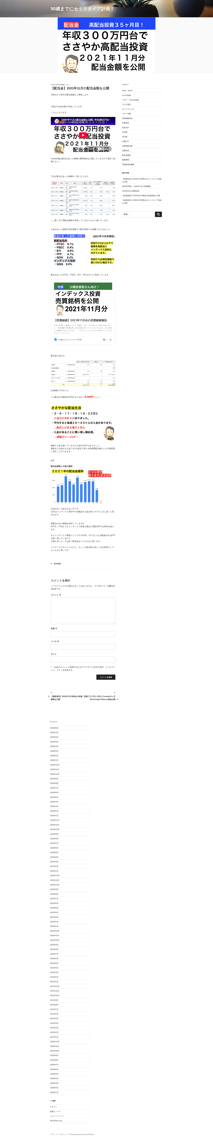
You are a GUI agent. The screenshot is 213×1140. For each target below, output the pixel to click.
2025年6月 (54, 792)
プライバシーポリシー (58, 1134)
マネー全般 (126, 114)
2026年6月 (54, 737)
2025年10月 (54, 774)
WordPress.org (56, 1121)
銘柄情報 (125, 160)
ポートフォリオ (128, 109)
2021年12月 (54, 986)
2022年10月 (54, 940)
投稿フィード (55, 1111)
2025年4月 (54, 802)
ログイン (53, 1107)
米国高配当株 (127, 146)
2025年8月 (54, 783)
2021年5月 (54, 1018)
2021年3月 (54, 1028)
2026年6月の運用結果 (130, 191)
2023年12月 (54, 875)
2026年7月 (54, 733)
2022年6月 (54, 959)
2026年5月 (54, 742)
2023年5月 (54, 908)
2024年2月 (54, 866)
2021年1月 (54, 1037)
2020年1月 (54, 1092)
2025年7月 (54, 788)
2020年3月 (54, 1083)
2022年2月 (54, 977)
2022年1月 (54, 982)
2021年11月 (54, 991)
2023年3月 (54, 917)
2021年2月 (54, 1032)
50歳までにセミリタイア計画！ (83, 8)
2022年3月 (54, 972)
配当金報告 (57, 563)
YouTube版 (126, 95)
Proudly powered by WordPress (81, 1134)
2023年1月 (54, 926)
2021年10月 (54, 995)
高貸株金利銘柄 (128, 164)
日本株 (124, 132)
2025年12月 (54, 765)
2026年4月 (54, 746)
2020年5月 (54, 1074)
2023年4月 (54, 912)
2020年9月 (54, 1055)
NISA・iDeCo (127, 91)
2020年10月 (54, 1051)
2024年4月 (54, 857)
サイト (54, 654)
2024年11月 (54, 825)
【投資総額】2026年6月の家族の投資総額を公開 (141, 196)
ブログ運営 (126, 104)
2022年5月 (54, 963)
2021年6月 (54, 1014)
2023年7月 (54, 899)
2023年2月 (54, 922)
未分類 (124, 137)
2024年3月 (54, 862)
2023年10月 (54, 885)
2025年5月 (54, 797)
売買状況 (125, 123)
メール (55, 641)
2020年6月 (54, 1069)
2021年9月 (54, 1000)
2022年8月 (54, 949)
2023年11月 (54, 880)
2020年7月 (54, 1065)
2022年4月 (54, 968)
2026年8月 (54, 728)
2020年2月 (54, 1088)
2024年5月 (54, 852)
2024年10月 (54, 829)
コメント (56, 595)
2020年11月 (54, 1046)
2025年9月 (54, 779)
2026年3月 (54, 751)
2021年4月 (54, 1023)
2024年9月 (54, 834)
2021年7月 (54, 1009)
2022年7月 (54, 954)
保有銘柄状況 (127, 118)
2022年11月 (54, 935)
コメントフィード (57, 1116)
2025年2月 (54, 811)
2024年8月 (54, 839)
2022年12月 (54, 931)
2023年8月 (54, 894)
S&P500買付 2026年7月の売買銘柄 (136, 186)
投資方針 (125, 128)
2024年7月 (54, 843)
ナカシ (67, 84)
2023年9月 (54, 889)
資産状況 (125, 150)
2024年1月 (54, 871)
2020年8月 (54, 1060)
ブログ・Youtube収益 (130, 100)
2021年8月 (54, 1005)
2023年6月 (54, 903)
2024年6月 (54, 848)
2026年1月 (54, 760)
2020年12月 (54, 1042)
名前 (54, 628)
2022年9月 (54, 945)
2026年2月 (54, 756)
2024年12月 (54, 820)
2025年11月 (54, 769)
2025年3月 (54, 806)
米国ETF (125, 141)
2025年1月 (54, 816)
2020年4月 (54, 1078)
